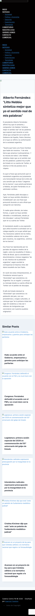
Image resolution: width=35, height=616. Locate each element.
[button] (17, 42)
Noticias (6, 12)
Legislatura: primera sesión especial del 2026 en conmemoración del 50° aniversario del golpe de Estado (16, 443)
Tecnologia (9, 25)
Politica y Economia (12, 17)
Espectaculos (10, 22)
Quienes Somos (8, 32)
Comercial (7, 37)
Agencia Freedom (11, 601)
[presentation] (17, 341)
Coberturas (7, 27)
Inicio (4, 9)
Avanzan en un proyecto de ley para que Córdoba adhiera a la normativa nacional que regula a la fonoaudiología (16, 570)
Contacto (6, 35)
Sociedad (8, 14)
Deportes (8, 20)
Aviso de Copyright (13, 605)
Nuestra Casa (8, 30)
